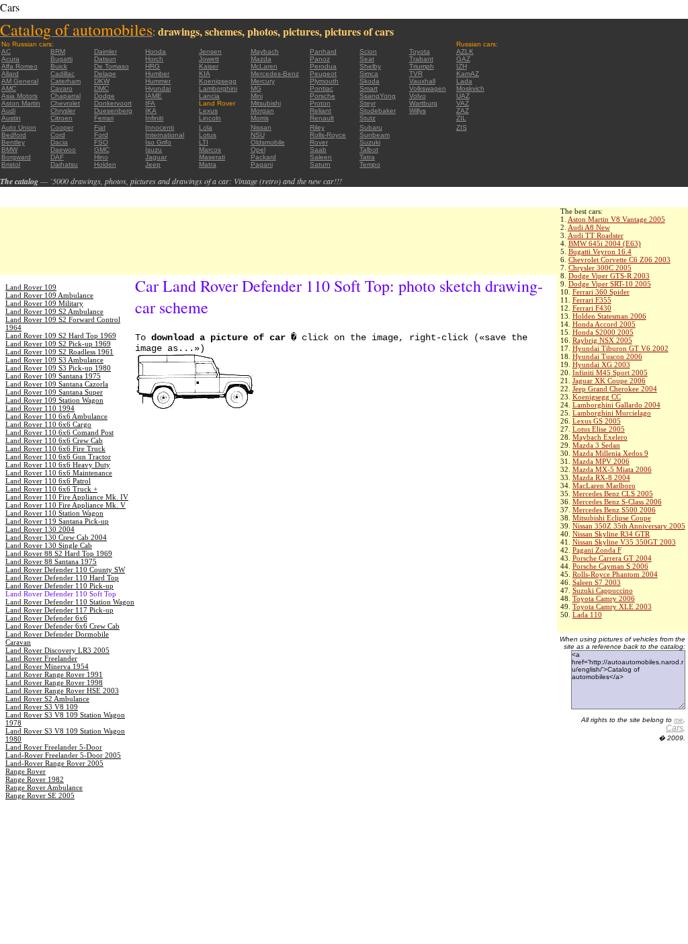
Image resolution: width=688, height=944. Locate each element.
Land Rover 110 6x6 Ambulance (56, 416)
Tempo (369, 164)
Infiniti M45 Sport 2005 (610, 372)
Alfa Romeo (19, 66)
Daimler (105, 51)
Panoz (320, 59)
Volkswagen (427, 88)
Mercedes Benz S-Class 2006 (617, 502)
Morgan (262, 110)
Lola (205, 127)
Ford (101, 135)
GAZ (463, 59)
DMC (101, 88)
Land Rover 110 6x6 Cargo (48, 424)
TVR (416, 73)
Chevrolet (65, 103)
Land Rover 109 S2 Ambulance (54, 311)
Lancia (209, 96)
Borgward (16, 157)
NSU (258, 135)
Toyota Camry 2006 (603, 598)
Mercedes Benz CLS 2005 (612, 493)
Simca (368, 73)
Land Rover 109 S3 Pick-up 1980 (58, 368)
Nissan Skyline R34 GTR (611, 534)
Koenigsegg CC (596, 397)
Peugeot (323, 73)
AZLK (465, 51)
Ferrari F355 (591, 300)
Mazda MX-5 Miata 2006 (612, 469)
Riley (317, 127)
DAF (57, 157)
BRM (57, 51)
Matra (207, 164)
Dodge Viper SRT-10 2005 (609, 284)
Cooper (61, 127)
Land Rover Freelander (41, 658)
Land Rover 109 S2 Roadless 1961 (59, 352)
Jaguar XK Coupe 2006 (609, 381)
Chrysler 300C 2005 (600, 268)
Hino (101, 157)
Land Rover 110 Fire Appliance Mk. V (65, 505)
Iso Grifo (158, 142)
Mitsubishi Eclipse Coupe (611, 518)
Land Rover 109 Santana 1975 (53, 376)
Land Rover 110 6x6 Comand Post (59, 432)
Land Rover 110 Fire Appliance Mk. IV (66, 497)
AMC (8, 88)
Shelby (370, 66)
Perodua (323, 66)
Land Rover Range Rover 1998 (54, 682)
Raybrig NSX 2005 (602, 340)
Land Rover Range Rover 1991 (54, 674)
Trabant (421, 59)
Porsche (322, 96)
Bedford (13, 135)
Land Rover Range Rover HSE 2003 (62, 690)
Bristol (10, 164)
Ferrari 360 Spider (601, 292)
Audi (8, 110)
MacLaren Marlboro (604, 485)
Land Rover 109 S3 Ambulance (54, 360)
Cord (57, 135)
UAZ (463, 96)
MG (256, 88)
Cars (674, 728)
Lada (464, 81)
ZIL (461, 118)
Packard (263, 157)
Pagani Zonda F (596, 550)
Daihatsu (64, 164)
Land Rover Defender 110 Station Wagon (69, 602)
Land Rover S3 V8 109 (41, 707)
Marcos (210, 149)
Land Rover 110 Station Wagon (54, 513)
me (678, 719)
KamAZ (467, 73)
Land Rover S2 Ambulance (47, 699)
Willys (417, 110)
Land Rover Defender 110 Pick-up (59, 586)
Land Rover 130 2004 (40, 529)
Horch (154, 59)
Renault (322, 118)
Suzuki (369, 142)
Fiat (99, 127)
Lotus (207, 135)
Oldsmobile (268, 142)
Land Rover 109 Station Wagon (54, 400)
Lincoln (210, 118)
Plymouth (324, 81)
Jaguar (156, 157)
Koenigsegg (217, 81)
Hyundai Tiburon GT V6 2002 (620, 348)
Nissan (261, 127)
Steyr (367, 103)
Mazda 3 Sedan (596, 445)
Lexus (208, 110)
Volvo (417, 96)
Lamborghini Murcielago (611, 413)
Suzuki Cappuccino (602, 590)
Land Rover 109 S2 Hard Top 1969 (60, 335)
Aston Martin (20, 103)
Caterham (65, 81)
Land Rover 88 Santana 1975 (51, 561)
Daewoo (63, 149)
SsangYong (377, 96)
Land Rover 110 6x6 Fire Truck (55, 448)
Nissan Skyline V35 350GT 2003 (624, 542)
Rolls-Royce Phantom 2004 (615, 574)
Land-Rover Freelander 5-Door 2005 (63, 755)
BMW (9, 149)
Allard (10, 73)
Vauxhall (422, 81)
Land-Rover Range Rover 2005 (54, 763)
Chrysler (62, 110)
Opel (258, 149)
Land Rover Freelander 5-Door (53, 747)
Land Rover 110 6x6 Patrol (48, 481)
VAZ (462, 103)
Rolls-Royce (328, 135)
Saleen (321, 157)
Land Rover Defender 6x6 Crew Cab (62, 626)
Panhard (323, 51)
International (164, 135)
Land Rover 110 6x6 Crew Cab (54, 440)
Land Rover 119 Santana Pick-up (57, 521)
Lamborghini (218, 88)
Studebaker (377, 110)
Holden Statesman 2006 (609, 316)
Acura (10, 59)
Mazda (261, 59)
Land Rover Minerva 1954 (47, 666)
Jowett (209, 59)
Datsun (105, 59)
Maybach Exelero (600, 437)
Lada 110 (587, 615)
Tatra (367, 157)
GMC (102, 149)
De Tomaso (111, 66)
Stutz (367, 118)
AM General (19, 81)
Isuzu (153, 149)
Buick (58, 66)
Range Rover (25, 771)
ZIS (461, 127)
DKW (102, 81)
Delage (105, 73)
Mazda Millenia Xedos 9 (610, 453)
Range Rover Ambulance (44, 787)
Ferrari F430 (591, 308)
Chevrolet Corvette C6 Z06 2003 (619, 259)
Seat (366, 59)
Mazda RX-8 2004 (601, 477)
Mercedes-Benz (275, 73)
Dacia (59, 142)
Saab (318, 149)
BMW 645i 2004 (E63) (604, 243)
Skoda (369, 81)
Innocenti (159, 127)
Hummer (158, 81)
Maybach (265, 51)
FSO (101, 142)
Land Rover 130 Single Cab (48, 545)
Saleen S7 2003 (596, 582)
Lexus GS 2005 (596, 421)
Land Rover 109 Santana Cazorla (56, 384)
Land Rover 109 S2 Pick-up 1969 (58, 344)
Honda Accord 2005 (604, 324)
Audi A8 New (589, 227)
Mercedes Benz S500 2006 (614, 510)
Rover (319, 142)
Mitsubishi (266, 103)
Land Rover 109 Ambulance (49, 295)
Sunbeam (374, 135)
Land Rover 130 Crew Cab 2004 (56, 537)
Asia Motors (19, 96)
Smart (368, 88)
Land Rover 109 (30, 287)
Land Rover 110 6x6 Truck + (51, 489)
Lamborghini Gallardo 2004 (616, 405)
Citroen (61, 118)
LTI (203, 142)
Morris (260, 118)
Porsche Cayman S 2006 (610, 566)
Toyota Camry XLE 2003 (612, 606)
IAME (153, 96)
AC (6, 51)
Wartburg (423, 103)
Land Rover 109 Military (44, 303)
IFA (150, 103)
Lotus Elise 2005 (598, 429)
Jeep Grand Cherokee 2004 (614, 389)
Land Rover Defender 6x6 (46, 618)
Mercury (263, 81)
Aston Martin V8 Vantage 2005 (616, 219)
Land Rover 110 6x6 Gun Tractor (58, 457)
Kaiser (208, 66)
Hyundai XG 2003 (601, 364)
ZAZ (462, 110)
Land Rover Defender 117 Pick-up (59, 610)
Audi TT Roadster (596, 235)
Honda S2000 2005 (603, 332)
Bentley (13, 142)
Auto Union (18, 127)
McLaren (264, 66)
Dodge (104, 96)
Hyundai (158, 88)
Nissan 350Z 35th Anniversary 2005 (628, 526)
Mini (257, 96)
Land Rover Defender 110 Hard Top (62, 578)
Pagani (262, 164)
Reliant (320, 110)
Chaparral (65, 96)
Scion (368, 51)
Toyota (419, 51)
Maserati (212, 157)
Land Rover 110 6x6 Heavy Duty (57, 465)
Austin (11, 118)
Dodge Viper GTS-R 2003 (609, 276)
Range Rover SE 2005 (40, 795)
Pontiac (321, 88)
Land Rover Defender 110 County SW (65, 569)
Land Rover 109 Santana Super (54, 392)
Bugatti (61, 59)
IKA (151, 110)
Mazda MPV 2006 (601, 461)
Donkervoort (113, 103)
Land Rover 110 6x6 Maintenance (58, 473)
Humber (157, 73)
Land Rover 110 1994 (40, 408)
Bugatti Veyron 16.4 (600, 251)
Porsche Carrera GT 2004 (612, 558)
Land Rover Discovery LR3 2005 (57, 650)
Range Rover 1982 (34, 779)
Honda (155, 51)
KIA (204, 73)
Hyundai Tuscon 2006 (607, 356)
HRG (152, 66)
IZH (461, 66)
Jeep (153, 164)
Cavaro (61, 88)
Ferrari (104, 118)
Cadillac (62, 73)
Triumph (421, 66)
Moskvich (470, 88)
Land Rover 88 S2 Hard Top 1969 (58, 553)
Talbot (368, 149)
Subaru (370, 127)
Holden (105, 164)
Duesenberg (113, 110)
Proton (320, 103)
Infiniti (154, 118)
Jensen (210, 51)
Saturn (320, 164)
